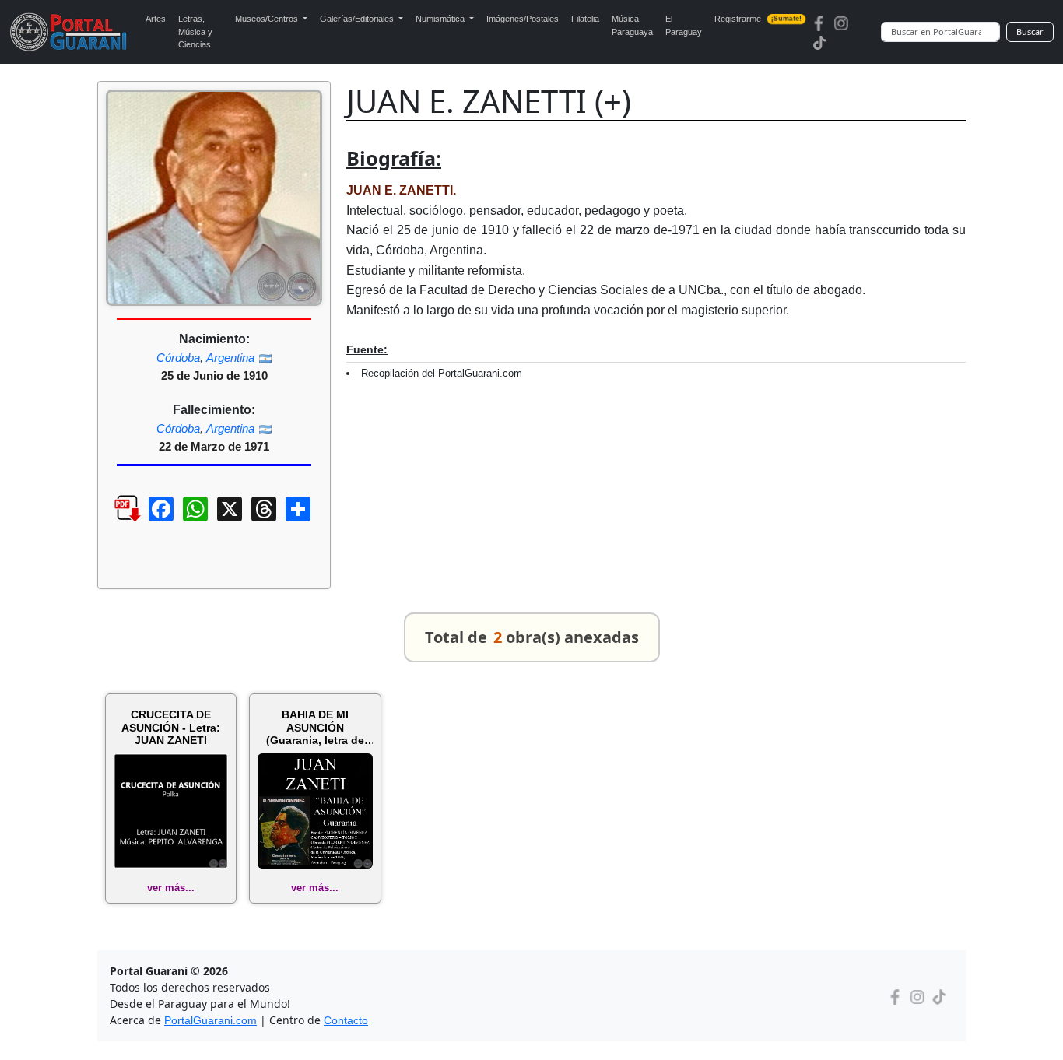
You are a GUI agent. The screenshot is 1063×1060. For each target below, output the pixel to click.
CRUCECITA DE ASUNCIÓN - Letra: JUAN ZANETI (170, 727)
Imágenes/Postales (522, 18)
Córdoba (178, 357)
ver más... (171, 887)
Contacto (346, 1020)
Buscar (1030, 31)
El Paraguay (683, 25)
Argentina (230, 357)
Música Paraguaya (632, 25)
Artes (156, 18)
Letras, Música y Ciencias (195, 31)
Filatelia (585, 18)
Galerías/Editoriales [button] (358, 18)
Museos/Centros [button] (267, 18)
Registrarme (758, 18)
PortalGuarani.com (210, 1020)
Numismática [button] (441, 18)
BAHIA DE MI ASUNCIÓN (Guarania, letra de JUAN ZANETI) (315, 727)
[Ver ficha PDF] (113, 520)
